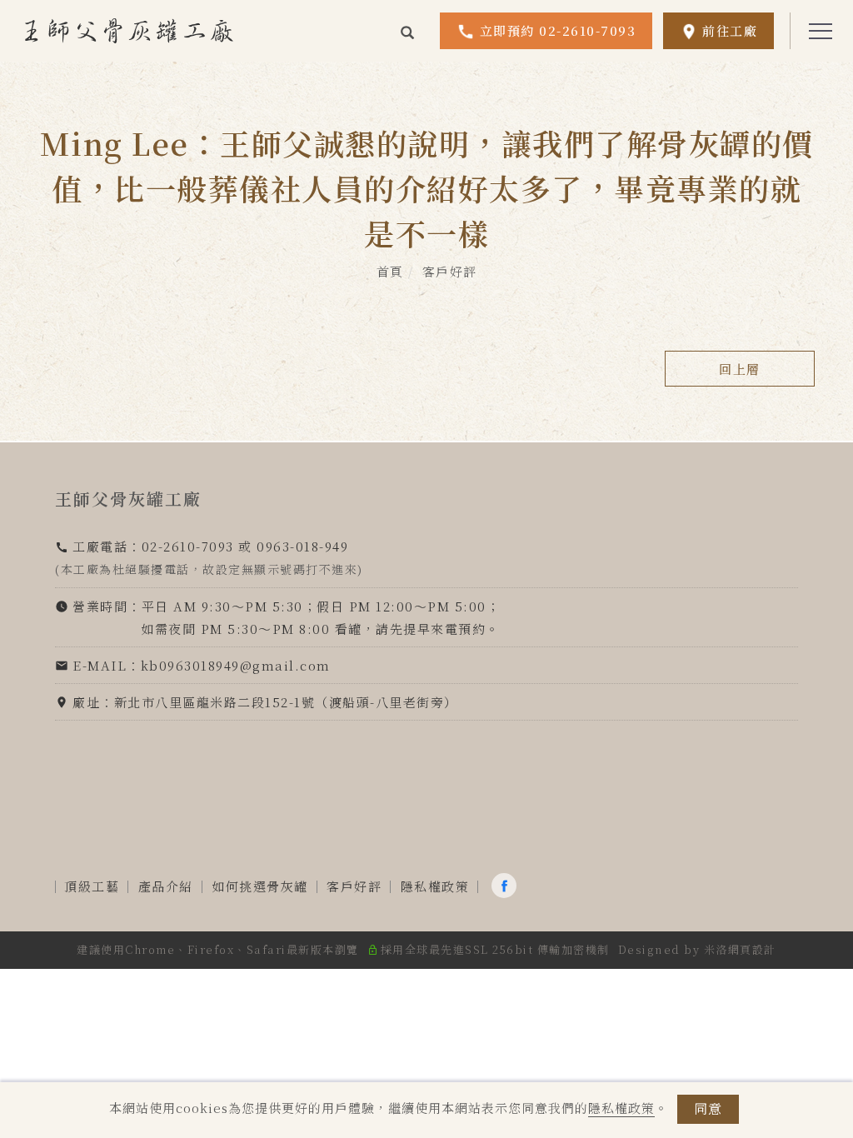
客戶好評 (449, 271)
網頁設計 (752, 949)
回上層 (740, 368)
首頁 (390, 271)
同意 (708, 1108)
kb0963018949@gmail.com (236, 665)
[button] (408, 31)
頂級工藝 (91, 886)
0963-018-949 (302, 546)
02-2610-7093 (188, 546)
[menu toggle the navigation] (816, 31)
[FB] (506, 885)
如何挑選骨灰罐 (260, 886)
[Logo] (129, 29)
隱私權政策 (621, 1107)
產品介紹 (165, 886)
